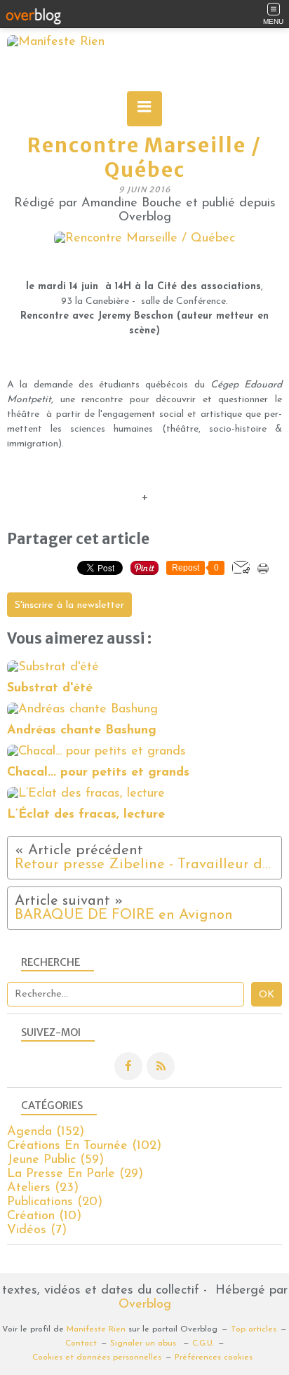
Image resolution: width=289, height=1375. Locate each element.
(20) (54, 1202)
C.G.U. (203, 1343)
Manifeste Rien (96, 1329)
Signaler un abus (144, 1343)
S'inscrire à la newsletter (69, 605)
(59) (55, 1160)
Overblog (145, 1304)
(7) (37, 1230)
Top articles (253, 1329)
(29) (75, 1174)
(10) (44, 1216)
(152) (45, 1132)
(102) (84, 1146)
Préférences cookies (214, 1357)
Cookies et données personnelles (96, 1357)
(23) (43, 1188)
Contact (81, 1343)
